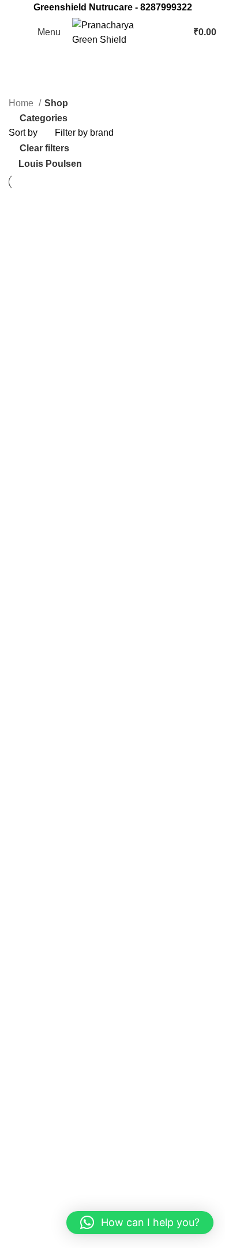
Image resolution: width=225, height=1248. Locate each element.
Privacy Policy (38, 1176)
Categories (44, 119)
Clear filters (44, 148)
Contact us (30, 1117)
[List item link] (112, 842)
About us (27, 1095)
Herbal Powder (39, 928)
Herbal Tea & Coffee (50, 993)
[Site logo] (115, 31)
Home (22, 103)
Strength (26, 1036)
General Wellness (45, 907)
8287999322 (166, 7)
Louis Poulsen (50, 164)
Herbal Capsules (43, 950)
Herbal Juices (37, 972)
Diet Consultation (44, 1138)
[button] (139, 1222)
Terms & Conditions (49, 1219)
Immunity (27, 1015)
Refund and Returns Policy (64, 1197)
